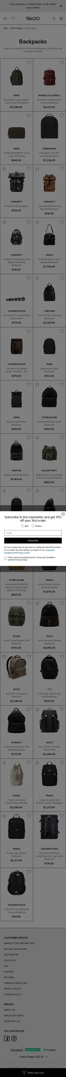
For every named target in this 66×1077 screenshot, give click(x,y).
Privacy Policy (24, 552)
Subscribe (33, 540)
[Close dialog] (63, 514)
